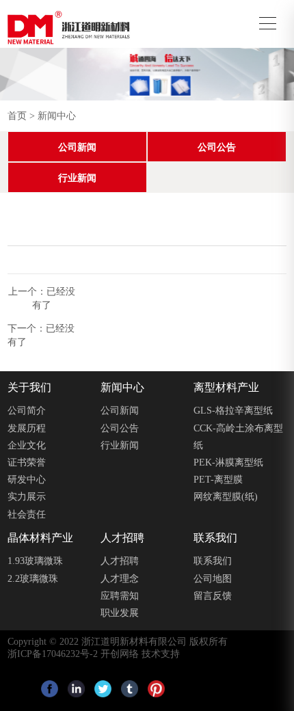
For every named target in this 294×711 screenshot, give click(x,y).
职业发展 (120, 613)
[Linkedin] (76, 688)
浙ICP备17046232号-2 (53, 654)
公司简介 (27, 410)
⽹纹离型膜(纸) (225, 497)
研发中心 (27, 479)
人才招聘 (120, 561)
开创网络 (120, 654)
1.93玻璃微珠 (35, 561)
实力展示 (27, 497)
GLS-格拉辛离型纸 (233, 410)
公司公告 (217, 147)
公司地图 (212, 579)
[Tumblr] (129, 688)
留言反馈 (212, 596)
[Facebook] (49, 688)
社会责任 (27, 514)
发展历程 (27, 428)
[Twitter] (102, 688)
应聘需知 (120, 596)
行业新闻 (77, 178)
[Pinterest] (156, 688)
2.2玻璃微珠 (33, 579)
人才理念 (120, 579)
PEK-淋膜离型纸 (228, 462)
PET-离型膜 (218, 479)
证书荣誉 (27, 462)
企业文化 (27, 445)
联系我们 (212, 561)
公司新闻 (77, 147)
